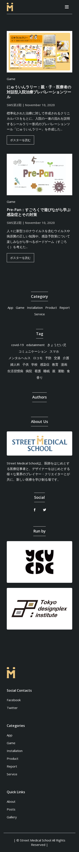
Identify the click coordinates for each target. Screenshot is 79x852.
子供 (25, 364)
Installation (35, 307)
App (10, 307)
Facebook (14, 700)
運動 (61, 371)
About (11, 801)
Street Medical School (35, 840)
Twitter (12, 708)
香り (39, 377)
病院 (29, 371)
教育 (55, 364)
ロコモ (38, 358)
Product (51, 307)
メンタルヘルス (19, 358)
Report (64, 307)
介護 (66, 358)
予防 (48, 358)
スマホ (54, 351)
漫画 (64, 364)
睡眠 (46, 371)
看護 (38, 371)
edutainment (35, 345)
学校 (34, 364)
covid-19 (17, 345)
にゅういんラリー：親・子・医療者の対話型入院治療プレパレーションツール (39, 91)
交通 (57, 358)
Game (11, 79)
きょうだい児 (56, 345)
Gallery (12, 817)
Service (39, 314)
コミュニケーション (33, 351)
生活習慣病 (15, 371)
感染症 (45, 364)
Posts (11, 809)
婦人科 (15, 364)
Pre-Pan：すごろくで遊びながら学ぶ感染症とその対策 (39, 212)
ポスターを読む (20, 140)
